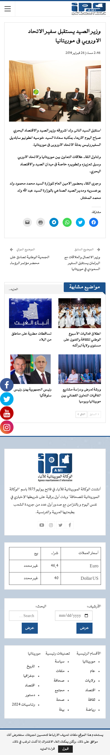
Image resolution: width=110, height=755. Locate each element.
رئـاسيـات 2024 (23, 705)
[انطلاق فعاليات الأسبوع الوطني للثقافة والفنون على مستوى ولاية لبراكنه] (79, 313)
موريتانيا (89, 661)
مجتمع (60, 690)
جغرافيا (29, 676)
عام (92, 671)
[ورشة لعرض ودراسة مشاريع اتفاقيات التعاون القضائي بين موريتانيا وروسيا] (79, 369)
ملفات (60, 671)
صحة (60, 700)
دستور (30, 695)
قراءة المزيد (47, 749)
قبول (65, 749)
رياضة (90, 710)
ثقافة (91, 700)
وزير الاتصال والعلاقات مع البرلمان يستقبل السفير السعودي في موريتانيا (82, 263)
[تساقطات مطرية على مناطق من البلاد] (30, 313)
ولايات (90, 681)
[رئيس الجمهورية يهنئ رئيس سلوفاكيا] (30, 369)
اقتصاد (90, 690)
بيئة (62, 710)
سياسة (60, 661)
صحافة (59, 681)
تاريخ (31, 666)
